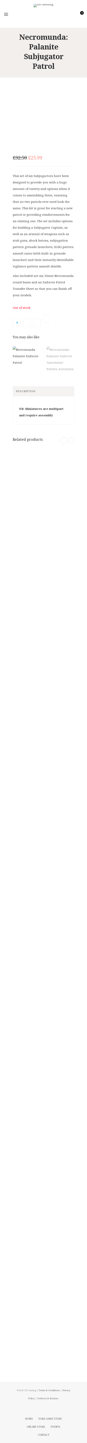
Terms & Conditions (49, 1390)
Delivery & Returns (47, 1398)
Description (25, 391)
